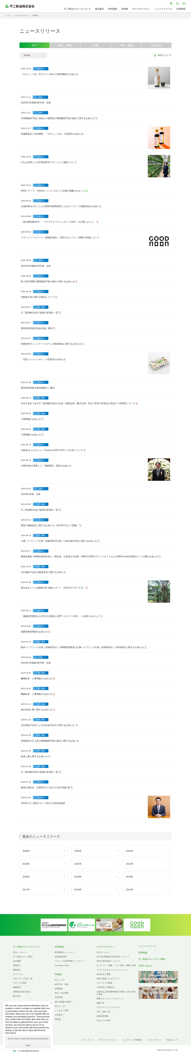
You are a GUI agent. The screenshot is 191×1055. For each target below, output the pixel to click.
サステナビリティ (141, 9)
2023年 (26, 864)
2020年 (26, 877)
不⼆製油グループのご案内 (151, 959)
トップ (8, 16)
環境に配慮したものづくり (108, 978)
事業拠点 (17, 970)
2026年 (26, 851)
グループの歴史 (20, 983)
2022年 (78, 864)
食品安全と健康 (103, 974)
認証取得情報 (102, 1016)
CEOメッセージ (20, 952)
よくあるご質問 (62, 1010)
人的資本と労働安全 (105, 987)
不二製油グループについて (77, 9)
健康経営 (17, 987)
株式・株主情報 (62, 993)
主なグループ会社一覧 (23, 978)
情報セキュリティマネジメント (110, 998)
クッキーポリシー (154, 1040)
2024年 (129, 851)
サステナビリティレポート (108, 1007)
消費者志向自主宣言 (22, 992)
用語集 (58, 1019)
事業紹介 (17, 965)
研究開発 (112, 9)
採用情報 (180, 9)
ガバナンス (18, 974)
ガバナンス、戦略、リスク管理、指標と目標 (116, 965)
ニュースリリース (163, 9)
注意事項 (59, 1015)
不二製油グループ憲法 (23, 957)
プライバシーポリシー (108, 1040)
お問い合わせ (145, 966)
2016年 (78, 889)
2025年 (78, 851)
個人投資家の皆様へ (63, 1002)
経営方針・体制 (62, 984)
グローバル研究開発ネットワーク (69, 961)
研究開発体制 (61, 957)
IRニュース (60, 980)
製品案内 (99, 9)
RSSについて (165, 55)
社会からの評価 (103, 1020)
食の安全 (17, 996)
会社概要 (17, 961)
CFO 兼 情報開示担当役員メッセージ (113, 957)
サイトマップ (88, 1040)
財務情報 (59, 988)
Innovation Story (62, 965)
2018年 (129, 877)
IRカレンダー (61, 1006)
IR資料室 (59, 997)
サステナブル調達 (104, 983)
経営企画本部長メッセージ (108, 961)
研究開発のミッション (64, 952)
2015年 (129, 889)
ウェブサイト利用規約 (132, 1040)
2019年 (78, 877)
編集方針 (100, 1003)
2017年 (26, 889)
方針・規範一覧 (103, 1011)
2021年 (129, 864)
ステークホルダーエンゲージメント (112, 970)
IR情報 (124, 9)
